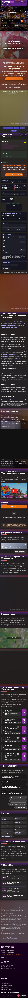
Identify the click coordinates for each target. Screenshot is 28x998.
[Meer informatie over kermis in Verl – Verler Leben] (14, 712)
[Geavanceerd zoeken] (19, 1)
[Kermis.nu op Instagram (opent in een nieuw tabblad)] (5, 4)
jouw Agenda (4, 624)
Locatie (14, 130)
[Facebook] (5, 962)
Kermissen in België (5, 983)
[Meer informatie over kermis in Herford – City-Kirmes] (14, 739)
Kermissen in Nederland (6, 981)
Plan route (22, 237)
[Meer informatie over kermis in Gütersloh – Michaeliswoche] (14, 721)
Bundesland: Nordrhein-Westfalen (11, 145)
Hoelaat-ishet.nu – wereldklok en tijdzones (11, 995)
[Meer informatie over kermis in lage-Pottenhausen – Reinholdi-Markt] (14, 730)
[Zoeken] (22, 21)
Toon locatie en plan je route (14, 637)
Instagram (6, 268)
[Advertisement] (14, 108)
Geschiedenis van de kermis (17, 804)
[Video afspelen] (14, 490)
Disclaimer (3, 954)
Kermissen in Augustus (6, 985)
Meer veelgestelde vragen (18, 797)
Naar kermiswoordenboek (18, 801)
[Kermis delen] (18, 995)
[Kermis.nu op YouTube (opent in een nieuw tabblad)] (10, 4)
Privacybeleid (10, 954)
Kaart (24, 185)
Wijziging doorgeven (8, 272)
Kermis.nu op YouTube (7, 836)
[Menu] (25, 1)
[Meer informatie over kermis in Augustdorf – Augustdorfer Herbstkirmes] (14, 747)
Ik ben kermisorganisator (21, 272)
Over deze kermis (8, 127)
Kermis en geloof (20, 807)
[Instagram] (2, 962)
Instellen (16, 25)
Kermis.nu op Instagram (18, 833)
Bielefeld (3, 323)
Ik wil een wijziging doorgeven (6, 826)
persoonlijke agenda (6, 706)
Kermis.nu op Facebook (7, 833)
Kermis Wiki (18, 822)
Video (16, 127)
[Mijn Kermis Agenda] (22, 1)
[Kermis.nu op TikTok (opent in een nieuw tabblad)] (7, 4)
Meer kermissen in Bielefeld (6, 822)
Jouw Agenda (14, 572)
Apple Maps (16, 194)
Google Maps (7, 194)
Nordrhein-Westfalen (17, 401)
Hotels (22, 127)
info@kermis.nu (13, 938)
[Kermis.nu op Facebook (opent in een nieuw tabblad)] (3, 4)
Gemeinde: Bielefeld (7, 147)
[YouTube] (8, 962)
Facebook (14, 265)
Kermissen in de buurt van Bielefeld (14, 78)
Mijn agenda (23, 25)
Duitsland (9, 91)
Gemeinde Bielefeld (11, 92)
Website (6, 265)
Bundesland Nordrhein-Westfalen (19, 91)
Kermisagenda (4, 987)
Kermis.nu (4, 91)
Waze (23, 194)
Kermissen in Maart (19, 818)
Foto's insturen (14, 506)
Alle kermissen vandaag (5, 818)
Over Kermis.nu (19, 829)
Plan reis (23, 242)
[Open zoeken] (16, 1)
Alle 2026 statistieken (20, 551)
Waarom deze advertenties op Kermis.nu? (19, 123)
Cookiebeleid (17, 954)
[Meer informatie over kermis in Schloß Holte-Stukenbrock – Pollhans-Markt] (14, 757)
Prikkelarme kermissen (6, 989)
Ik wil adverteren (6, 829)
